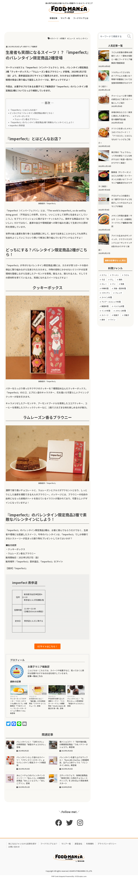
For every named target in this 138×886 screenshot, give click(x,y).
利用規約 (90, 843)
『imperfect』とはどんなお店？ (23, 110)
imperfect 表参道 (17, 125)
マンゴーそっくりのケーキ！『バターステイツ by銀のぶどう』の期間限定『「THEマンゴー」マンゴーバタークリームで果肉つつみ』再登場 (18, 705)
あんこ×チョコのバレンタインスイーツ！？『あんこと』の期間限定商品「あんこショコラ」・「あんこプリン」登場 (30, 779)
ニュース (71, 38)
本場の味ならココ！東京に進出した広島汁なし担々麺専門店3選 (121, 116)
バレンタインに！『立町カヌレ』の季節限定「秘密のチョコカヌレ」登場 (75, 702)
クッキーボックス (22, 116)
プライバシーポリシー (107, 843)
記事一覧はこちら (35, 676)
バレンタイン (82, 38)
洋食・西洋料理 (120, 288)
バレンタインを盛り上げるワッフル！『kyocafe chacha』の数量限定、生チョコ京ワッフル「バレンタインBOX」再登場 (74, 761)
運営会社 (78, 843)
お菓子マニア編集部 (43, 86)
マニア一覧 (66, 843)
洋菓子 (63, 38)
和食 (122, 284)
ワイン (112, 319)
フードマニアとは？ (48, 843)
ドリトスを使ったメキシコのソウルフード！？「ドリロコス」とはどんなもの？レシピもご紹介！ (115, 135)
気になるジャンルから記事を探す (22, 843)
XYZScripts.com (81, 876)
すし (112, 279)
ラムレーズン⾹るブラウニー (26, 119)
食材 (103, 319)
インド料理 (105, 310)
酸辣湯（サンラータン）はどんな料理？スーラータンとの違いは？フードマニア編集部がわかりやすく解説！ (115, 179)
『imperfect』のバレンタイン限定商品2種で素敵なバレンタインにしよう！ (42, 122)
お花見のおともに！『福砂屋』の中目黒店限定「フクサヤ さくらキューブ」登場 (37, 702)
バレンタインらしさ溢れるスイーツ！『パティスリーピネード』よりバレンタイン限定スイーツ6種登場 (31, 761)
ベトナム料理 (119, 306)
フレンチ (118, 293)
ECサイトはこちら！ (47, 646)
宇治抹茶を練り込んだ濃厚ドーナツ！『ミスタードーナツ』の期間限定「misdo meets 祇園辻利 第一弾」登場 (56, 703)
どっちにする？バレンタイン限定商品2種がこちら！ (32, 113)
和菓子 (116, 315)
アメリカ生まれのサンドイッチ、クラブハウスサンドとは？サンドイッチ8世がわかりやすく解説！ (115, 242)
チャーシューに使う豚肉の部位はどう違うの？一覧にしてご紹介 (121, 99)
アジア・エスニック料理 (111, 302)
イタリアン (105, 293)
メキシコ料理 (120, 310)
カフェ (104, 275)
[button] (115, 260)
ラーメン (115, 275)
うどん (126, 275)
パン (113, 284)
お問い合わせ (14, 846)
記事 (25, 694)
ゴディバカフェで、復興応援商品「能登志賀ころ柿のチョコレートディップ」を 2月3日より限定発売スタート (73, 779)
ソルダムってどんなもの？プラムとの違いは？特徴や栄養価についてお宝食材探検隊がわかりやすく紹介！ (115, 79)
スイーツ (54, 38)
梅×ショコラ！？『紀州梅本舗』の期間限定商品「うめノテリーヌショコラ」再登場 (73, 744)
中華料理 (104, 288)
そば (103, 279)
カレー (104, 284)
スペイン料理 (106, 297)
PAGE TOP (132, 856)
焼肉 (120, 279)
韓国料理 (104, 306)
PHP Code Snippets (58, 876)
